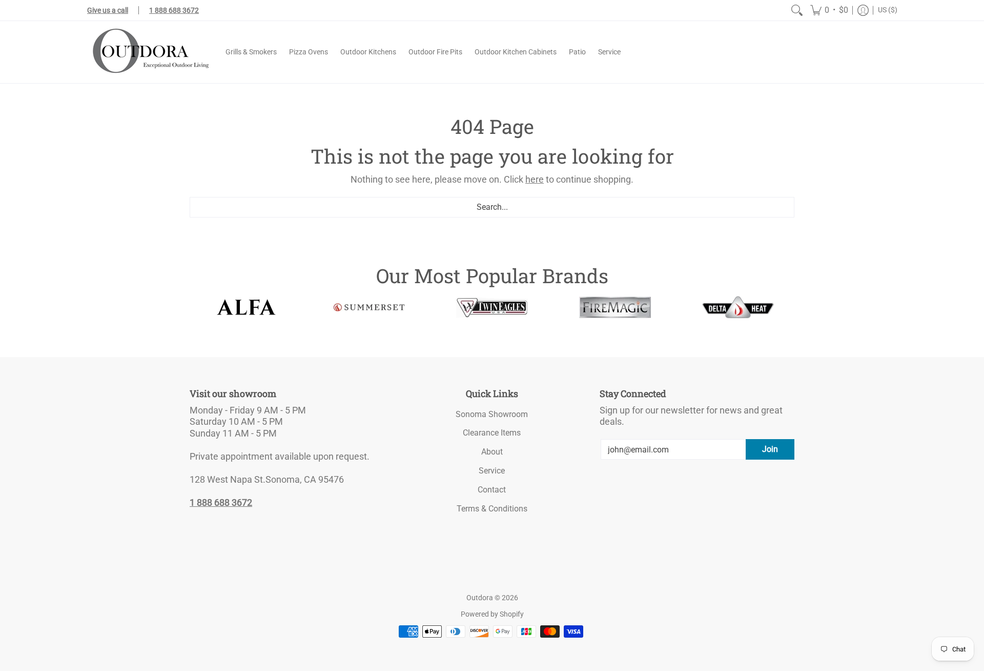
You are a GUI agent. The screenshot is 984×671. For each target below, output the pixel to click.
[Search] (797, 10)
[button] (829, 10)
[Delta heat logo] (738, 307)
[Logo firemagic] (615, 307)
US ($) (887, 10)
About (492, 452)
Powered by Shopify (492, 614)
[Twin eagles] (492, 307)
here (534, 179)
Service (492, 471)
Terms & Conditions (492, 509)
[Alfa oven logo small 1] (246, 307)
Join (770, 449)
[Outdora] (148, 52)
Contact (492, 490)
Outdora (479, 598)
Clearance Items (492, 433)
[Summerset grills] (369, 307)
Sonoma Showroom (492, 414)
